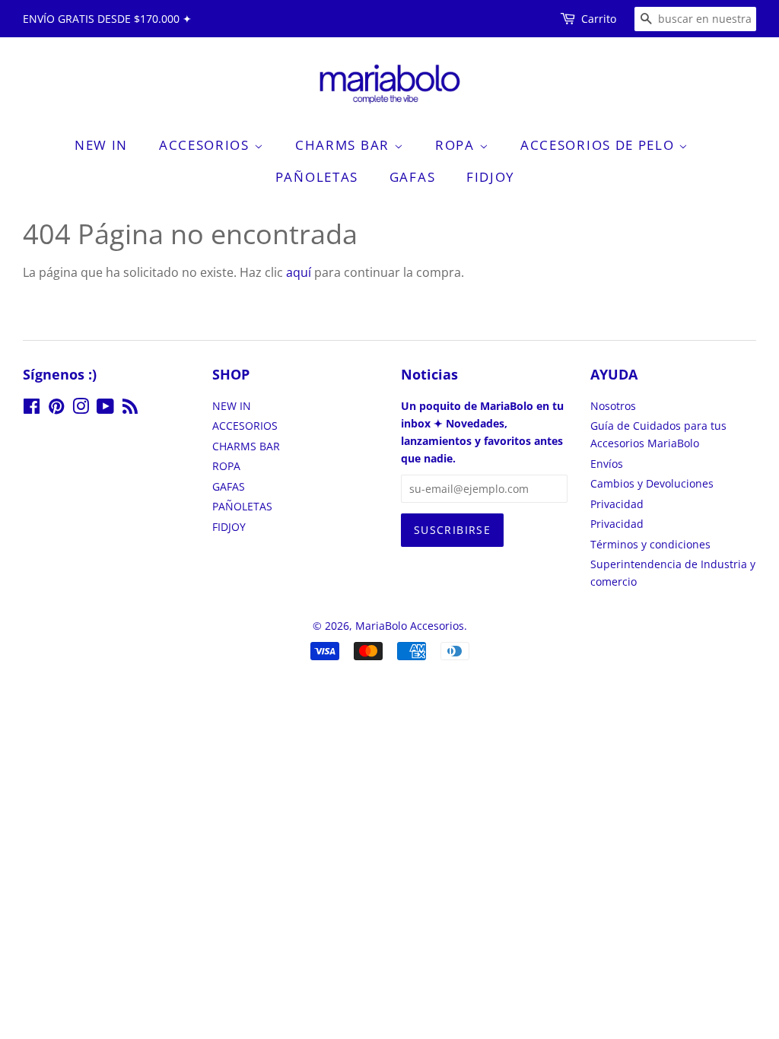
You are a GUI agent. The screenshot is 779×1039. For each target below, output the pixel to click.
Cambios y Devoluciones (652, 483)
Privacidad (617, 504)
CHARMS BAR (344, 145)
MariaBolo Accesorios (409, 625)
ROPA (457, 145)
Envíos (606, 463)
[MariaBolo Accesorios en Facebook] (31, 409)
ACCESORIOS (206, 145)
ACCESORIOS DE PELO (599, 145)
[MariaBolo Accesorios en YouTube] (105, 409)
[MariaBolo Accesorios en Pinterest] (56, 409)
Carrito (598, 18)
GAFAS (413, 177)
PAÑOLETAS (316, 177)
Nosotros (613, 406)
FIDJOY (490, 177)
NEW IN (101, 145)
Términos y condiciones (650, 544)
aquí (298, 272)
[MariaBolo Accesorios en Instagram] (80, 409)
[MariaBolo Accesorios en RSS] (130, 409)
